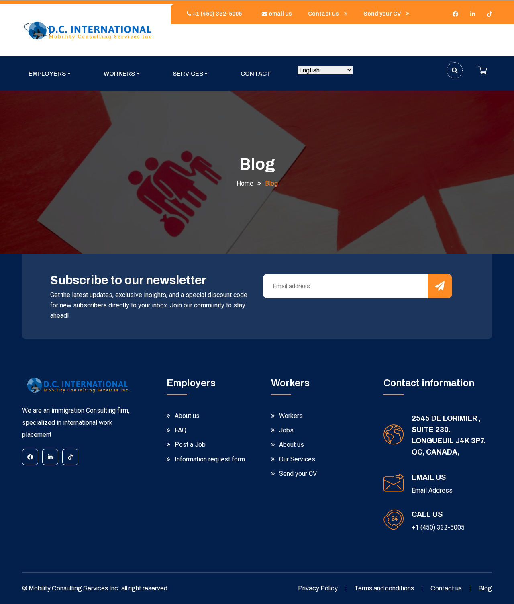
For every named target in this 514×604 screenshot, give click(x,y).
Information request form (210, 459)
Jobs (286, 430)
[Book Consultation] (483, 70)
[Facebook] (455, 14)
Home (245, 183)
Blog (485, 588)
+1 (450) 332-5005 (216, 14)
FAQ (180, 430)
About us (187, 416)
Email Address (432, 490)
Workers (119, 73)
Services (188, 73)
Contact (256, 73)
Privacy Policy (318, 588)
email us (279, 14)
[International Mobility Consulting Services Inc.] (88, 30)
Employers (47, 73)
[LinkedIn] (472, 14)
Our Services (297, 459)
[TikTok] (489, 14)
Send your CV (382, 14)
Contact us (324, 14)
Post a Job (190, 444)
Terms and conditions (384, 588)
